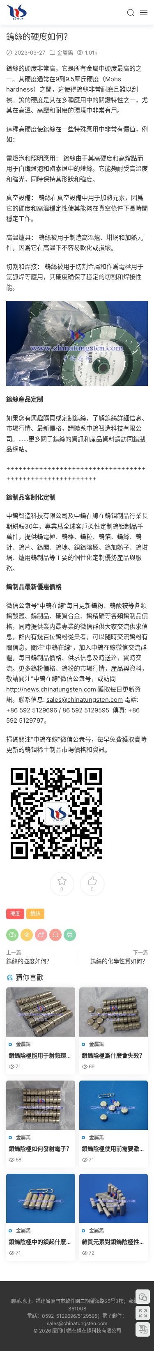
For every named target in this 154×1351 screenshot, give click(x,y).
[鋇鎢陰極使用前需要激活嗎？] (113, 1105)
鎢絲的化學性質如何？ (119, 960)
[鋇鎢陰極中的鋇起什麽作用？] (40, 1198)
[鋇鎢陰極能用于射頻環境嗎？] (40, 1012)
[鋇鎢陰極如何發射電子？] (40, 1105)
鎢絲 (35, 914)
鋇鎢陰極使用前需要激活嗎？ (113, 1149)
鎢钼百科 (16, 12)
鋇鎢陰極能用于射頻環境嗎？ (40, 1056)
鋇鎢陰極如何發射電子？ (40, 1148)
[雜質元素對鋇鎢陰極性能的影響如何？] (113, 1198)
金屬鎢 (65, 52)
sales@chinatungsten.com (84, 699)
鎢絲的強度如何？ (29, 960)
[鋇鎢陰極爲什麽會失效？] (113, 1012)
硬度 (15, 914)
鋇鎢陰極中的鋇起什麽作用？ (40, 1242)
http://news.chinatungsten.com (51, 689)
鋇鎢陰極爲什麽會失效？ (113, 1055)
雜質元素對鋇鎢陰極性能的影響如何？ (113, 1242)
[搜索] (130, 12)
